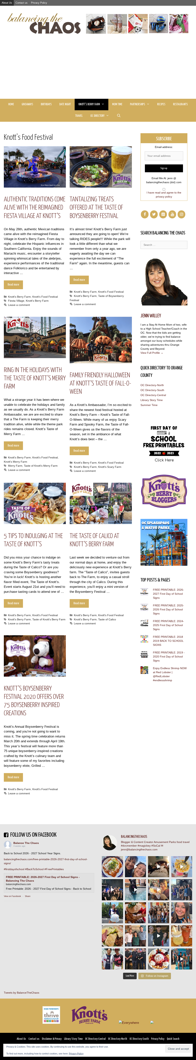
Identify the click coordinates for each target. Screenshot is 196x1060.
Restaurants (180, 104)
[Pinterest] (163, 214)
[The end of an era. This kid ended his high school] (135, 959)
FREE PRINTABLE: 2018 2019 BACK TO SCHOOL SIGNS (168, 640)
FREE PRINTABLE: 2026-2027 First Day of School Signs (168, 593)
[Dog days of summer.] (135, 889)
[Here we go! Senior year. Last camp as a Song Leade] (112, 913)
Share (27, 896)
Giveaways (27, 104)
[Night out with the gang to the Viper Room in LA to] (112, 889)
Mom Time (117, 104)
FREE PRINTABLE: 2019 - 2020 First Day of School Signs (169, 656)
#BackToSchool (34, 869)
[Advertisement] (98, 70)
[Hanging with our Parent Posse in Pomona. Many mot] (181, 889)
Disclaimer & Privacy (52, 1038)
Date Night (65, 104)
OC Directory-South (152, 390)
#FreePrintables (54, 869)
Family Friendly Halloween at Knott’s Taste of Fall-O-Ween (100, 383)
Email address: (164, 147)
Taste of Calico (107, 619)
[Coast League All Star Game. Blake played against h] (112, 959)
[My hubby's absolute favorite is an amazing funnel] (158, 959)
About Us (7, 2)
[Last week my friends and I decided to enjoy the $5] (181, 866)
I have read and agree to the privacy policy (164, 194)
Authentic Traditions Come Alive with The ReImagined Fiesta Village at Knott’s (34, 207)
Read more (13, 284)
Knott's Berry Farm (19, 296)
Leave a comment (19, 304)
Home (11, 104)
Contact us (22, 2)
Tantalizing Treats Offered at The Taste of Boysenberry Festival (96, 207)
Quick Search (173, 1038)
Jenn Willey (150, 315)
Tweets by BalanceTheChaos (21, 992)
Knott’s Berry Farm (89, 104)
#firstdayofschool (14, 869)
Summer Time (149, 405)
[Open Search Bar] (119, 116)
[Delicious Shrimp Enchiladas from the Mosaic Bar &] (112, 866)
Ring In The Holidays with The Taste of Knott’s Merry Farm (35, 378)
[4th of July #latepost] (158, 935)
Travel (79, 115)
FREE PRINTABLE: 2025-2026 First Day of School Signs (168, 609)
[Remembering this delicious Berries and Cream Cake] (135, 913)
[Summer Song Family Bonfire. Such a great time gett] (135, 866)
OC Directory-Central (153, 395)
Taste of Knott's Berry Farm (48, 619)
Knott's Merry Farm (15, 461)
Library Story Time (151, 400)
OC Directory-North (152, 385)
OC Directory (97, 115)
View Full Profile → (151, 352)
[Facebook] (145, 214)
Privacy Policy (39, 2)
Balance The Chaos (26, 842)
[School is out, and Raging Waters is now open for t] (181, 959)
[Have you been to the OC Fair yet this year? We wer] (158, 889)
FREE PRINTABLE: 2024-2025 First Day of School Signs (168, 625)
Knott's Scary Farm (109, 466)
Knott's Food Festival (45, 296)
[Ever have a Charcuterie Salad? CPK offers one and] (112, 935)
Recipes (161, 104)
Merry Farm (15, 465)
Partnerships (137, 104)
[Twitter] (154, 214)
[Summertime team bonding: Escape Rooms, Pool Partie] (158, 913)
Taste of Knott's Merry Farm (41, 465)
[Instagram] (181, 214)
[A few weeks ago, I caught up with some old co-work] (135, 935)
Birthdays (46, 104)
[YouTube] (172, 214)
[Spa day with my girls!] (181, 935)
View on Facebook (12, 896)
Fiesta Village (16, 300)
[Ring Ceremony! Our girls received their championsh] (181, 913)
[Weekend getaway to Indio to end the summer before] (158, 866)
